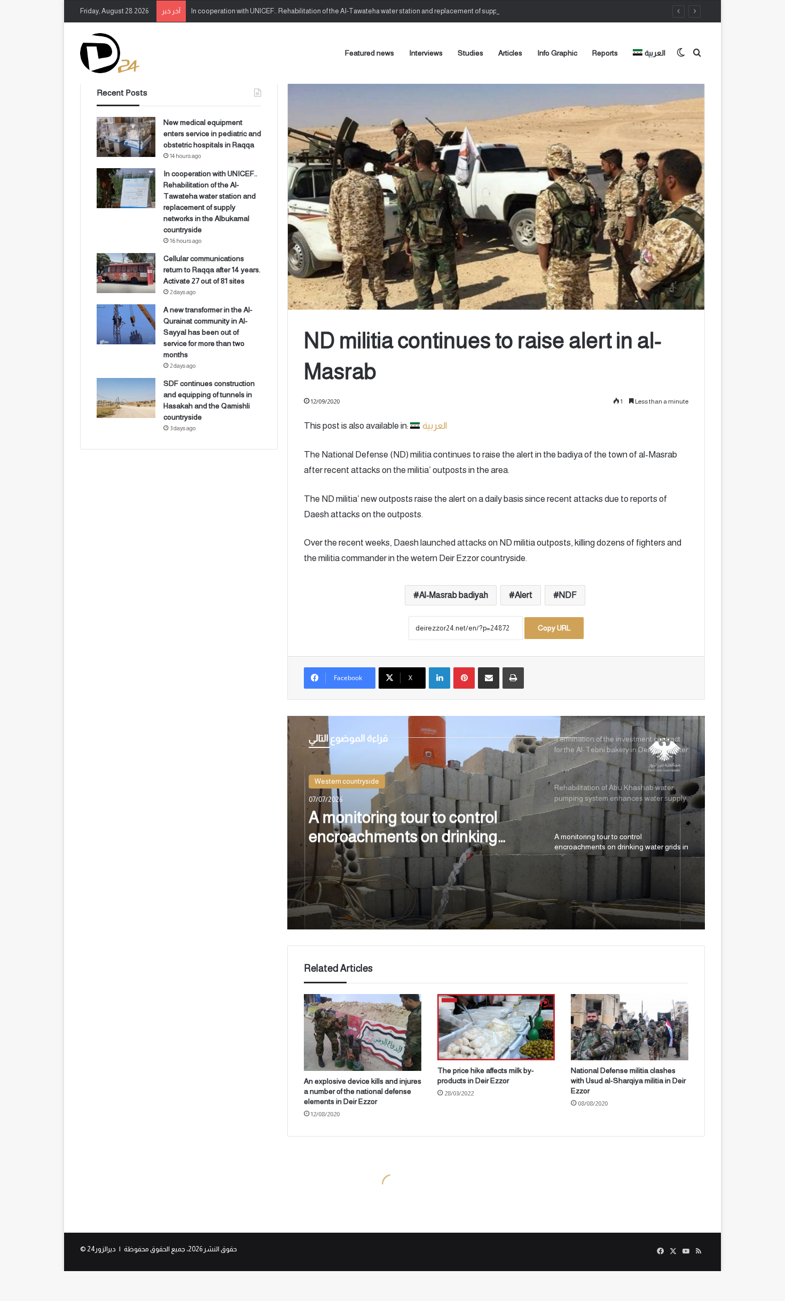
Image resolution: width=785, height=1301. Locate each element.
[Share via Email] (488, 678)
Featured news (369, 53)
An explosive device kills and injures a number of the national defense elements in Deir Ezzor (362, 1091)
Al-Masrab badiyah (453, 595)
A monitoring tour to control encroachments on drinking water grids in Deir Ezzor (403, 827)
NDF (568, 595)
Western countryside (347, 781)
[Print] (513, 678)
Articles (510, 53)
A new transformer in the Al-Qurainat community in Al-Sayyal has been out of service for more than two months (208, 332)
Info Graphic (557, 53)
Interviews (426, 53)
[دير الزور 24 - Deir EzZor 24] (109, 53)
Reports (605, 53)
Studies (470, 53)
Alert (523, 595)
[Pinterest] (464, 678)
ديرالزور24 (101, 1249)
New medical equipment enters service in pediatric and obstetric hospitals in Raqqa (212, 133)
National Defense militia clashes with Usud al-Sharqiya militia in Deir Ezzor (628, 1080)
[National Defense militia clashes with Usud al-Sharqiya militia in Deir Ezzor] (629, 1027)
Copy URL (554, 628)
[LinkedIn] (439, 678)
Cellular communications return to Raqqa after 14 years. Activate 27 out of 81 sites (212, 269)
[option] (496, 822)
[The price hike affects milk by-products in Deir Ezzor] (496, 1027)
